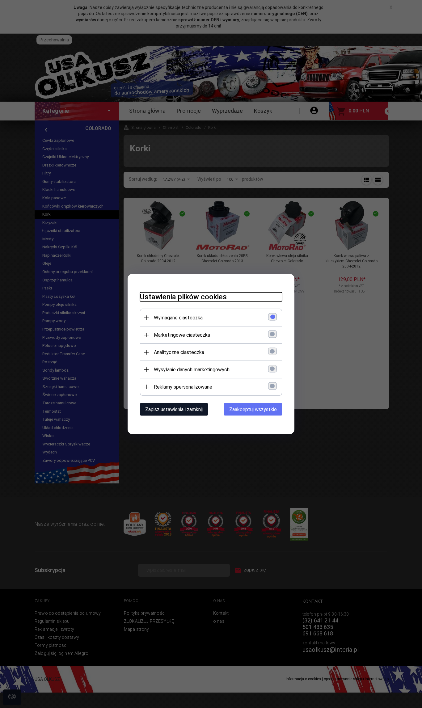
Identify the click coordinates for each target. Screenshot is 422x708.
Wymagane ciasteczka (178, 318)
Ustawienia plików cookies (183, 297)
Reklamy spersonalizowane (183, 387)
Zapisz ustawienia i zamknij (174, 409)
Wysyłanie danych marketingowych (192, 370)
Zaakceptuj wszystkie (253, 409)
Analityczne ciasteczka (179, 352)
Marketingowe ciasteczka (182, 335)
